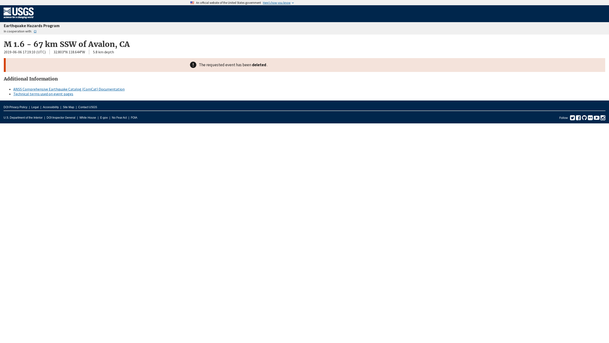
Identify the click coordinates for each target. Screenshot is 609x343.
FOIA (134, 117)
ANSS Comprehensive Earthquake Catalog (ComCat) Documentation (69, 89)
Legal (35, 107)
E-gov (104, 117)
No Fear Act (119, 117)
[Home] (19, 19)
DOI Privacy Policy (15, 107)
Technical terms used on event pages (43, 93)
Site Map (68, 107)
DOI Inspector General (61, 117)
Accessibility (51, 107)
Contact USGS (87, 107)
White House (87, 117)
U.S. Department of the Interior (23, 117)
